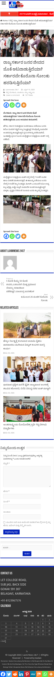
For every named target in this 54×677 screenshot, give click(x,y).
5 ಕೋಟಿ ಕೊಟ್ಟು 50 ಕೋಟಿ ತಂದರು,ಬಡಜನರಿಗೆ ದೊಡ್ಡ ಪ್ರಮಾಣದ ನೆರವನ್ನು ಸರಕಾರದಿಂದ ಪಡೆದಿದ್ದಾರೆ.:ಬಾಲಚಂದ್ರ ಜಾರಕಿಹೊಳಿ (21, 285)
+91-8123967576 (11, 600)
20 (32, 631)
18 (16, 631)
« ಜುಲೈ (3, 641)
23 (49, 631)
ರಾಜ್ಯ (26, 92)
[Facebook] (6, 105)
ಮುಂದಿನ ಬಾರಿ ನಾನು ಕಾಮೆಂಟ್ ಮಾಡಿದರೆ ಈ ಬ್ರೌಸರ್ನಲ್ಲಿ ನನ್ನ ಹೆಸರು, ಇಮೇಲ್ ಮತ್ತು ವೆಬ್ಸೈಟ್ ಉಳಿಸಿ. (26, 524)
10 (6, 627)
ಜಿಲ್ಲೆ (10, 20)
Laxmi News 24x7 (30, 655)
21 (38, 631)
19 (25, 631)
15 (43, 627)
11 (16, 627)
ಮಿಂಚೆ (6, 501)
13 (32, 627)
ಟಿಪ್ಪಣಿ (6, 463)
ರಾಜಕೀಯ (20, 92)
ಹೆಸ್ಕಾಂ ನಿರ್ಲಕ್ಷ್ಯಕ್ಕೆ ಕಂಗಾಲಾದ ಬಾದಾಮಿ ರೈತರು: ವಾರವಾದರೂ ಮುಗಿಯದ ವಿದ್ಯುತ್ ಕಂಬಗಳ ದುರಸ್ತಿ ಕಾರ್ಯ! (24, 345)
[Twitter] (18, 105)
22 (43, 631)
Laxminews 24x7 (12, 90)
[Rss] (27, 651)
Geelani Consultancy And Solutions (19, 661)
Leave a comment (13, 95)
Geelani (38, 658)
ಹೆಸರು (6, 491)
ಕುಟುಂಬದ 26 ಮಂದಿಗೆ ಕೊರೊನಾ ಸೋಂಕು (34, 298)
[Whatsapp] (12, 105)
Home (5, 20)
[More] (23, 105)
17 (6, 631)
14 (38, 627)
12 (25, 627)
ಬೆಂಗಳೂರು (12, 92)
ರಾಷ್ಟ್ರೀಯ (31, 92)
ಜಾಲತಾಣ (6, 512)
